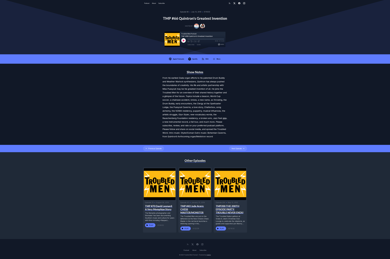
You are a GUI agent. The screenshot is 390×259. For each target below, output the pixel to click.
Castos (209, 255)
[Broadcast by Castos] (221, 44)
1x (195, 41)
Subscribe (161, 3)
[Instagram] (244, 3)
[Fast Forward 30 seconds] (199, 41)
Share (199, 45)
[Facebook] (239, 3)
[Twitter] (234, 3)
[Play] (183, 40)
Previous (155, 149)
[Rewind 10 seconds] (191, 41)
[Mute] (188, 41)
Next (237, 149)
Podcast (147, 3)
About (154, 3)
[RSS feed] (230, 3)
